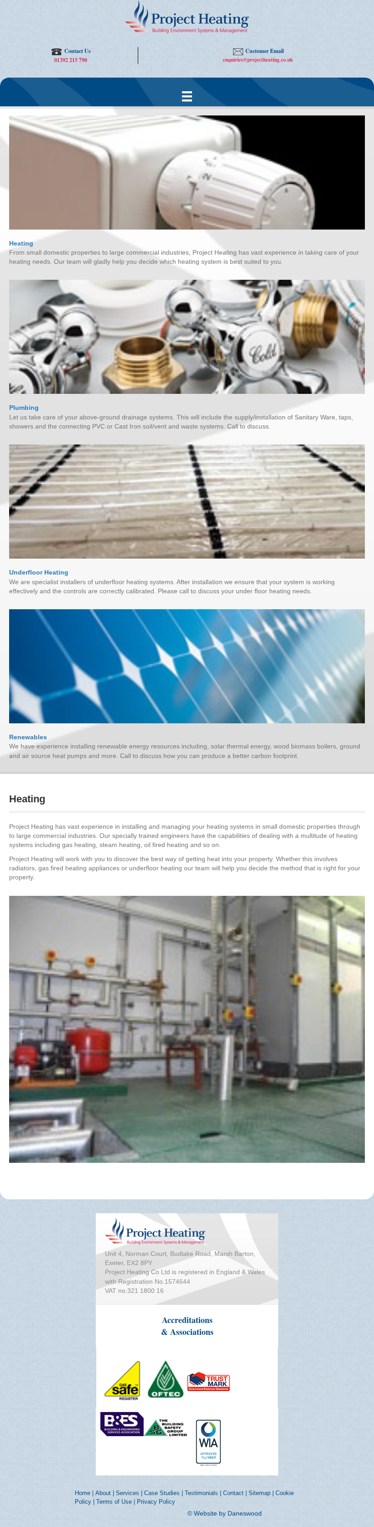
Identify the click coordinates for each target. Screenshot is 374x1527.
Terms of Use (114, 1501)
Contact (233, 1493)
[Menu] (187, 96)
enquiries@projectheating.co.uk (258, 59)
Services (127, 1493)
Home (82, 1493)
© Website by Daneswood (224, 1513)
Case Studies (162, 1493)
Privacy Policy (156, 1501)
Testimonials (201, 1493)
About (103, 1493)
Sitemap (259, 1493)
